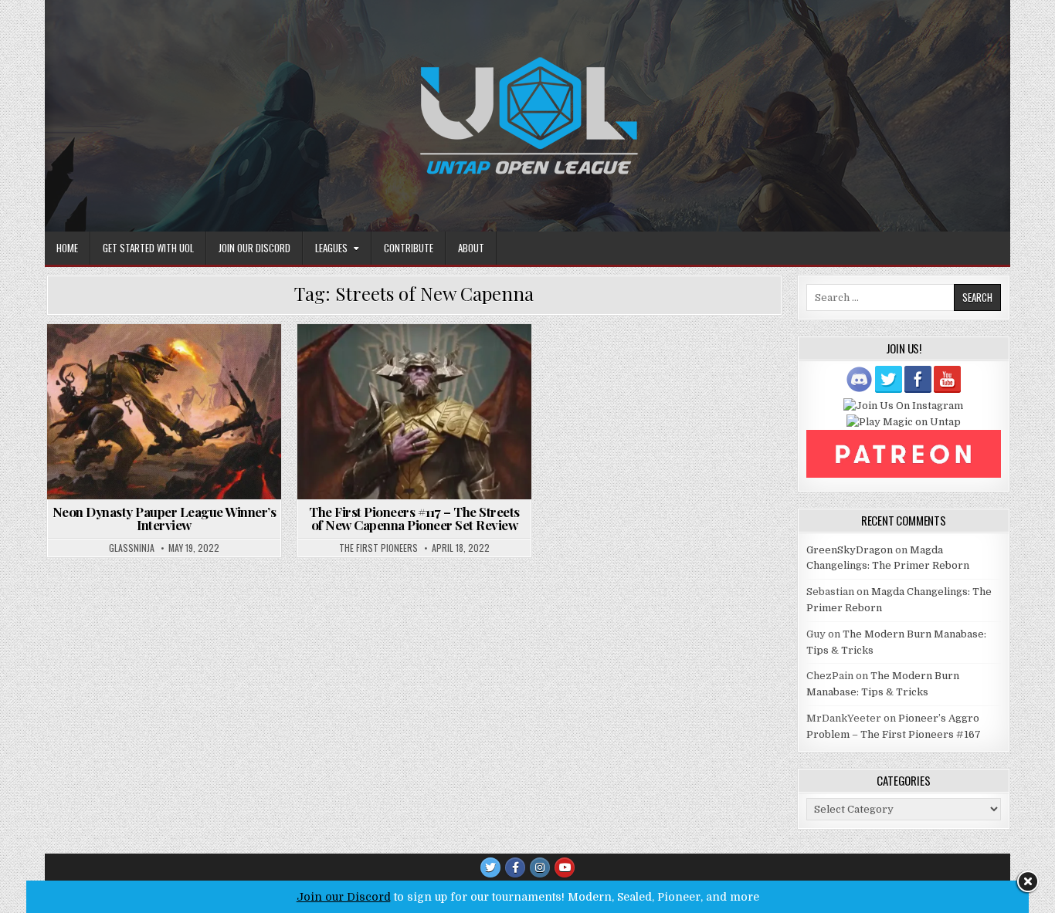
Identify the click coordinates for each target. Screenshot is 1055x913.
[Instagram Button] (540, 867)
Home (67, 247)
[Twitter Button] (490, 867)
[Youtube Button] (565, 867)
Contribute (408, 247)
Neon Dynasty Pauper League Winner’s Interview (164, 518)
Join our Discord (344, 897)
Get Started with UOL (148, 247)
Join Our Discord (254, 247)
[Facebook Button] (515, 867)
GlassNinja (131, 548)
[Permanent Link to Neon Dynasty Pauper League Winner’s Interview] (164, 411)
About (471, 247)
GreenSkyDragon (849, 550)
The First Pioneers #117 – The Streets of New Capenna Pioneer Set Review (414, 518)
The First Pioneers (378, 548)
